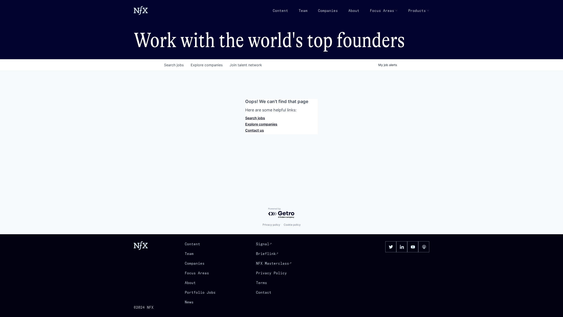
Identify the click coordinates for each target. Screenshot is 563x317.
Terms (261, 282)
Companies (328, 10)
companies (207, 65)
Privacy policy (271, 224)
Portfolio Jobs (200, 292)
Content (280, 10)
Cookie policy (292, 224)
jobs (174, 65)
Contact (263, 292)
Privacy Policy (271, 273)
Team (303, 10)
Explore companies (261, 124)
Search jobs (255, 118)
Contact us (254, 130)
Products (417, 10)
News (189, 302)
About (353, 10)
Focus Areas (382, 10)
